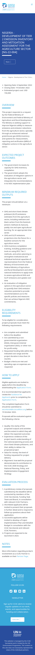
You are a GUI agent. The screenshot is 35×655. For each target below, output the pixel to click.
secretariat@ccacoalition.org (14, 409)
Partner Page (22, 556)
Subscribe (15, 619)
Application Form (24, 387)
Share (8, 62)
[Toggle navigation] (32, 4)
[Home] (8, 6)
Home (4, 77)
